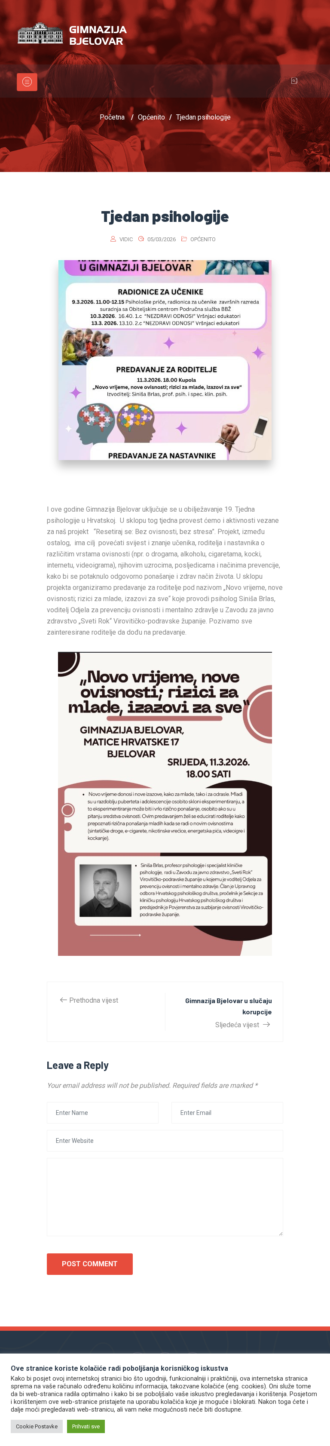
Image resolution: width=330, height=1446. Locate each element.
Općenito (203, 239)
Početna (112, 117)
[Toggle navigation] (27, 82)
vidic (126, 239)
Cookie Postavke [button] (37, 1426)
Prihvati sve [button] (86, 1426)
